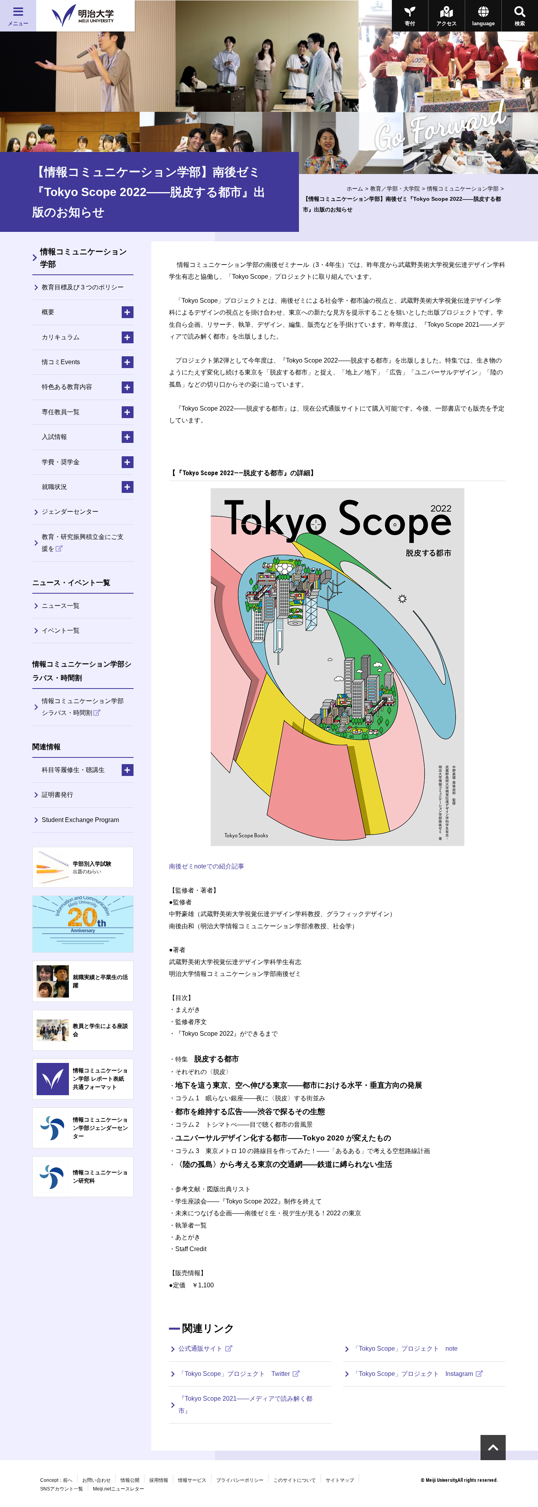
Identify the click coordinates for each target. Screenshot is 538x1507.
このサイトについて (294, 1480)
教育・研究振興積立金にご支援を (83, 542)
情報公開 (130, 1480)
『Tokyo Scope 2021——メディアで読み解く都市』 (245, 1404)
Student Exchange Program (80, 819)
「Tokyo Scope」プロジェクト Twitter (234, 1373)
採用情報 (158, 1480)
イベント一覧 (61, 630)
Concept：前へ (56, 1480)
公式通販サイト (201, 1348)
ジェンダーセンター (70, 511)
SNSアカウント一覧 (61, 1489)
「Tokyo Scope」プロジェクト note (405, 1348)
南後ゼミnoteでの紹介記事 (206, 866)
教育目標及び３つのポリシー (83, 287)
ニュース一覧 (61, 605)
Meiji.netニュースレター (118, 1489)
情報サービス (192, 1480)
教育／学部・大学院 (395, 188)
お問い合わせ (96, 1480)
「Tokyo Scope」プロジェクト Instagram (413, 1373)
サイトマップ (340, 1480)
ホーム (355, 188)
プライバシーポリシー (239, 1480)
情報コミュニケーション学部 (463, 188)
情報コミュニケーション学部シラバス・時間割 (83, 707)
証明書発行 (57, 794)
